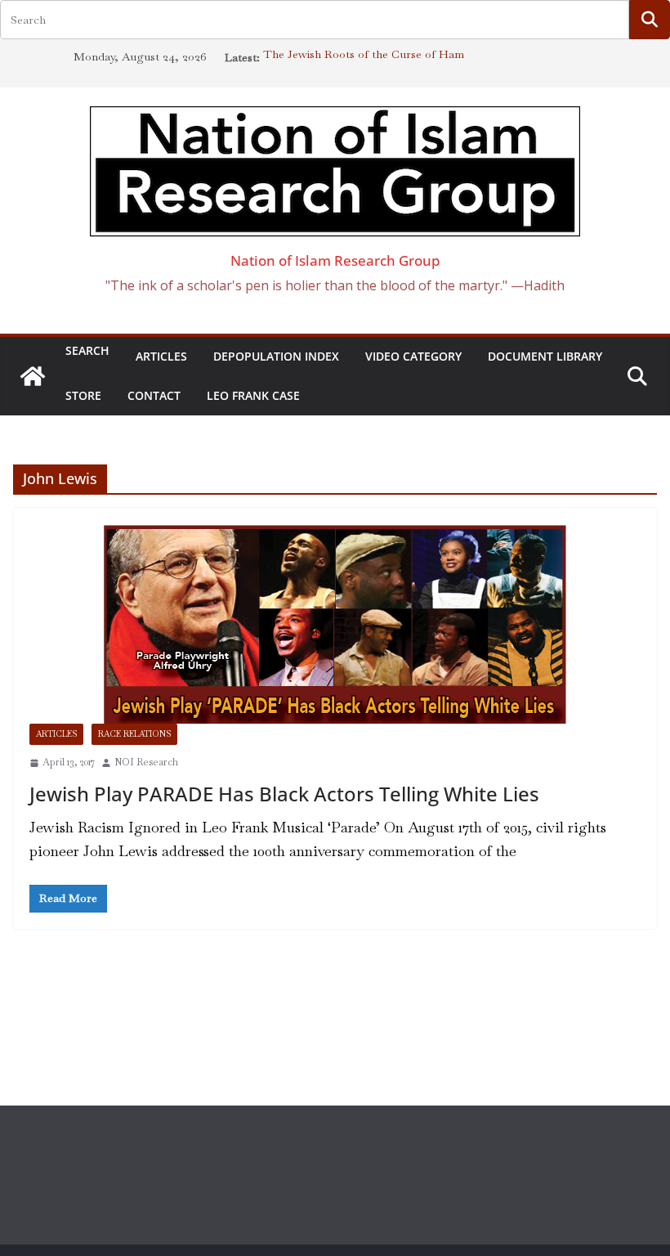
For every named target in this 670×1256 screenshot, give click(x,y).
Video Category (413, 356)
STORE (83, 395)
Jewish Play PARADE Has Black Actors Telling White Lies (284, 793)
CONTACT (154, 395)
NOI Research (146, 762)
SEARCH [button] (87, 351)
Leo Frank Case (253, 395)
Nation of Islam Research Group (335, 260)
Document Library (545, 356)
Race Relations (134, 734)
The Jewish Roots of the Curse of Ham (363, 57)
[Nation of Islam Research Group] (32, 376)
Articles (161, 356)
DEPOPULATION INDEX (276, 356)
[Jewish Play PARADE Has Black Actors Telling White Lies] (335, 624)
